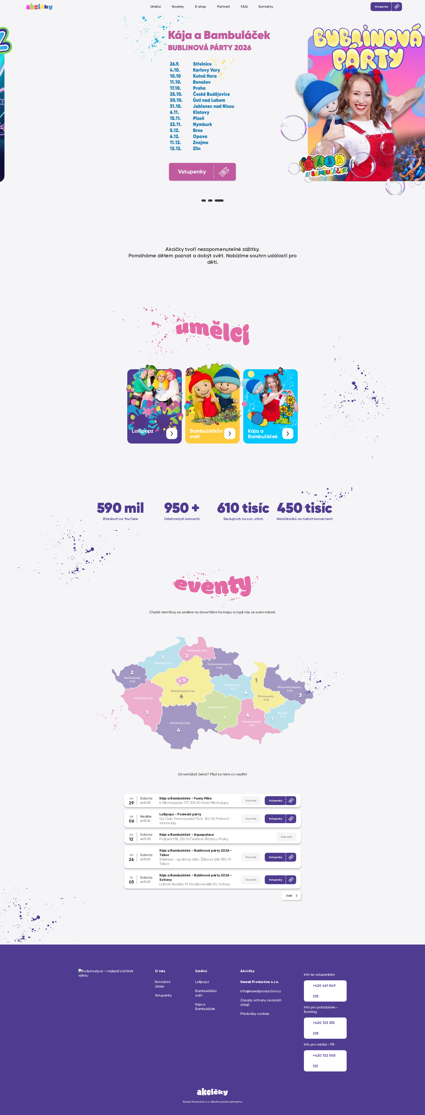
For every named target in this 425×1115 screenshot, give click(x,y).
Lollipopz (202, 982)
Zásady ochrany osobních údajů (260, 1002)
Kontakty (266, 7)
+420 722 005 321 (324, 1060)
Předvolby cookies (254, 1014)
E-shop (200, 7)
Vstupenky (163, 995)
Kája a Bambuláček (205, 1006)
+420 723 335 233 (324, 1028)
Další (289, 895)
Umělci (155, 7)
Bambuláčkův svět (205, 993)
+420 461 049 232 (324, 990)
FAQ (244, 7)
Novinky (178, 7)
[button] (203, 200)
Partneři (223, 7)
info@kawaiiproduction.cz (260, 991)
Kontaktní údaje (162, 984)
